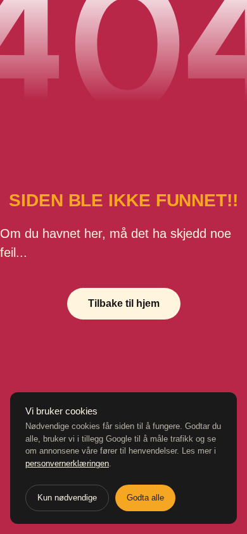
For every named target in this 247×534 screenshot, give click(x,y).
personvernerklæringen (67, 463)
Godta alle (145, 497)
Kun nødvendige (67, 497)
